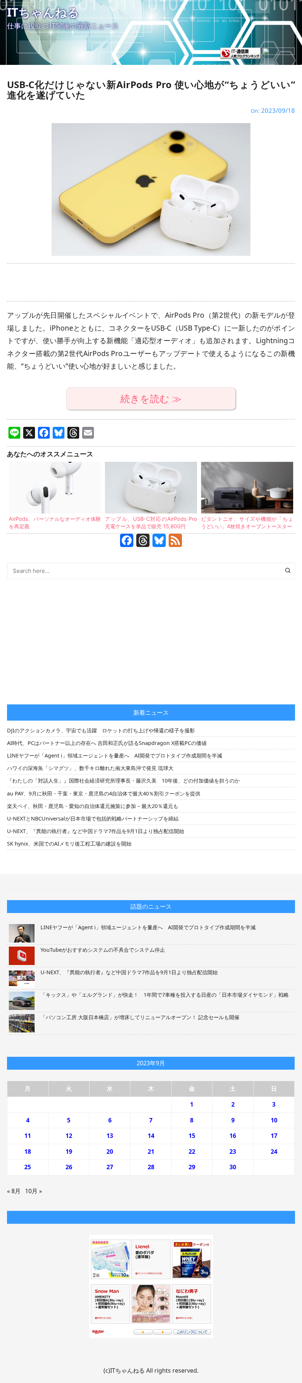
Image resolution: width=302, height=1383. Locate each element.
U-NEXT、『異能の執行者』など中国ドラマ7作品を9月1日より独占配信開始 (95, 831)
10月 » (33, 1191)
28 (151, 1167)
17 (274, 1136)
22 (192, 1151)
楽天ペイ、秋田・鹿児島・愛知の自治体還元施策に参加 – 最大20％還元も (92, 805)
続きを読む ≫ (151, 398)
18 (27, 1151)
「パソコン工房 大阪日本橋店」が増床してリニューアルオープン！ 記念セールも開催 (140, 1017)
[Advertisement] (151, 282)
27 (109, 1167)
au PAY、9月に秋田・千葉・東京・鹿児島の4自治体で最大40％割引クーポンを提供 (103, 793)
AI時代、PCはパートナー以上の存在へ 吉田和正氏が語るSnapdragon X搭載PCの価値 (107, 742)
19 (69, 1151)
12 (69, 1136)
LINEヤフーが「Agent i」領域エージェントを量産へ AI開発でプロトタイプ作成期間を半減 (114, 755)
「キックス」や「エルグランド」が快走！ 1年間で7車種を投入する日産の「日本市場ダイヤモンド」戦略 (165, 994)
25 (27, 1167)
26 (69, 1167)
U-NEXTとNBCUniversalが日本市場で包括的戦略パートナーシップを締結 (93, 818)
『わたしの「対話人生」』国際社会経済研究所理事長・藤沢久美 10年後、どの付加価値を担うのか (123, 780)
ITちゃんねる (43, 12)
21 (151, 1151)
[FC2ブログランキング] (278, 53)
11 (27, 1136)
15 (192, 1136)
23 (232, 1151)
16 (232, 1136)
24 (274, 1151)
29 (192, 1167)
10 (274, 1120)
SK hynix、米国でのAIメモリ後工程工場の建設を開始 (69, 843)
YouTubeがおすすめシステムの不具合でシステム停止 (103, 949)
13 (109, 1136)
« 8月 (14, 1191)
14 (151, 1136)
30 (232, 1167)
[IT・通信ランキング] (240, 53)
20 (109, 1151)
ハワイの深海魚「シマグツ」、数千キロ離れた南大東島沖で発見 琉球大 (90, 767)
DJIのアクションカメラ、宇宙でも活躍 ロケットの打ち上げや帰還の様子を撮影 (101, 730)
